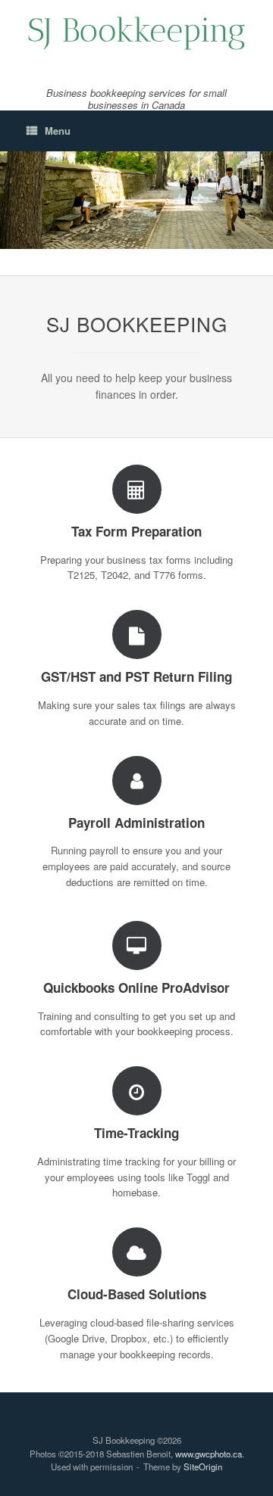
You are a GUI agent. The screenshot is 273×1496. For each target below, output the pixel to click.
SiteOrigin (203, 1466)
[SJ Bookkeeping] (136, 32)
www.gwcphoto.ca (208, 1454)
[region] (136, 200)
